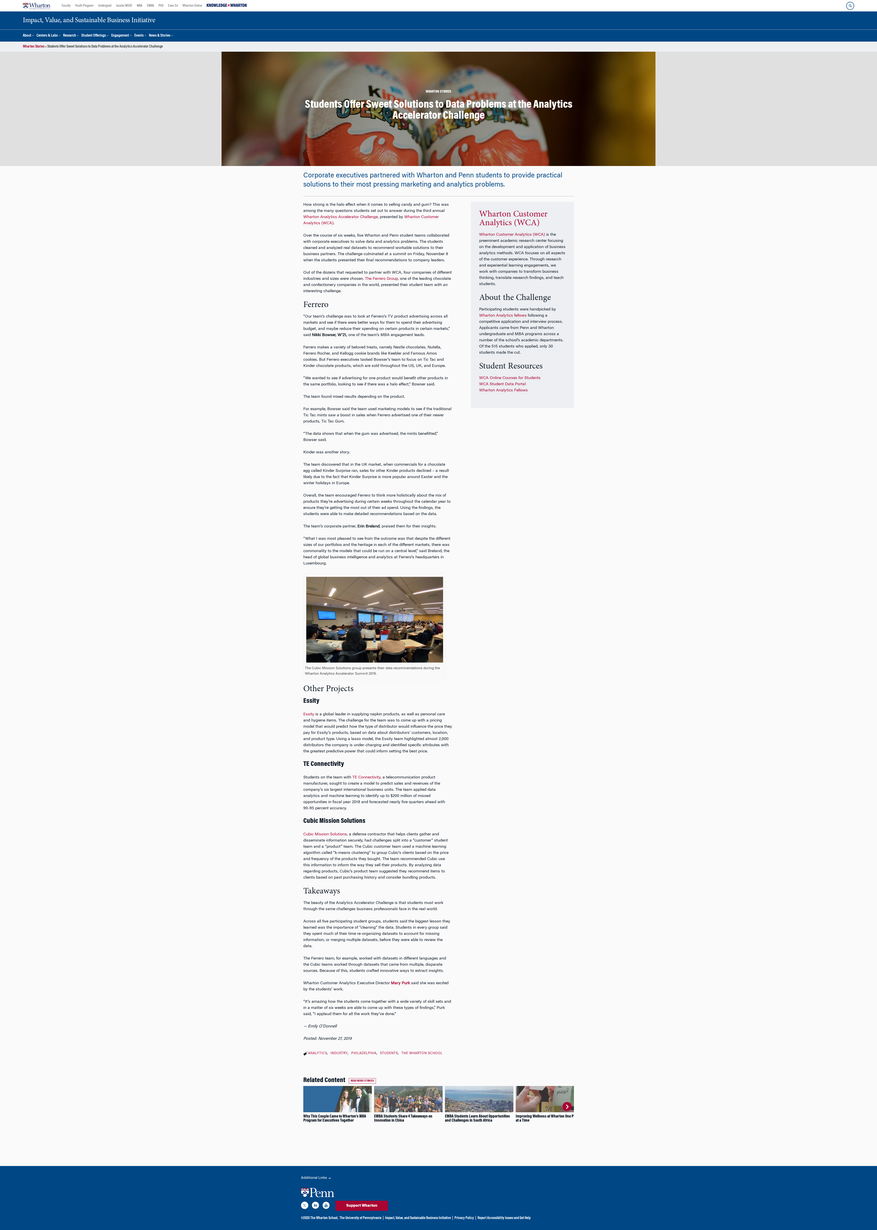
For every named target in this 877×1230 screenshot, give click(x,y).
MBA (139, 6)
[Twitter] (304, 1206)
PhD (161, 6)
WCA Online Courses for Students (510, 378)
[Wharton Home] (36, 5)
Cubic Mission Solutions (325, 834)
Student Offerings (93, 36)
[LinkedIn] (315, 1206)
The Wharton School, (324, 1218)
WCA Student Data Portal (502, 384)
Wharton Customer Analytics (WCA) (513, 218)
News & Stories (159, 36)
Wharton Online (192, 6)
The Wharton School (422, 1053)
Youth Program (84, 6)
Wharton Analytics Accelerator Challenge (340, 217)
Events (139, 36)
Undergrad (104, 6)
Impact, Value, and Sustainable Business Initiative (418, 1218)
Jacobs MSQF (124, 6)
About (27, 36)
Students (389, 1053)
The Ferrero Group (381, 279)
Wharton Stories (33, 46)
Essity (308, 714)
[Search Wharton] (850, 6)
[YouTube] (326, 1206)
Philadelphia (363, 1053)
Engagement (120, 36)
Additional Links (314, 1178)
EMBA (150, 6)
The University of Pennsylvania (360, 1218)
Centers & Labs (47, 36)
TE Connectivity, (366, 777)
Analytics (317, 1053)
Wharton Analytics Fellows (503, 390)
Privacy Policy (464, 1218)
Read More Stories (362, 1081)
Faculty (66, 6)
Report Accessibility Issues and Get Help (504, 1218)
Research (69, 36)
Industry (339, 1053)
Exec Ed (173, 6)
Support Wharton (361, 1206)
